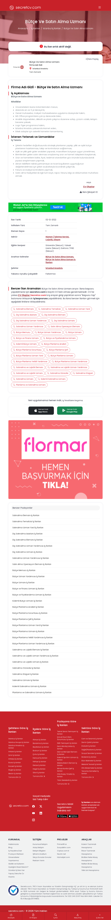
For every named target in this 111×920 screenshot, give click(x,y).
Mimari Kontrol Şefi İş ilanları (65, 769)
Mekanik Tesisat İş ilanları (91, 764)
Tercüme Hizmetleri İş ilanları (90, 772)
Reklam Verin (38, 860)
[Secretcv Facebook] (33, 806)
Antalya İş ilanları (15, 759)
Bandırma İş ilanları (40, 743)
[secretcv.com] (25, 7)
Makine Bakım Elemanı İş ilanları (67, 764)
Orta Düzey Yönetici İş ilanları (65, 775)
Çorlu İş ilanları (39, 754)
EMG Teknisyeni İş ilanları (67, 743)
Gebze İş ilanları (39, 765)
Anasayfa (23, 28)
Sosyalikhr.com (64, 847)
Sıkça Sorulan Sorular (42, 857)
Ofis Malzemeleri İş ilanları (91, 768)
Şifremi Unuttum (40, 854)
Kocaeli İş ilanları (15, 766)
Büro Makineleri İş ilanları (91, 760)
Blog (10, 847)
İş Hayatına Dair (15, 850)
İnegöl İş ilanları (39, 769)
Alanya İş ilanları (39, 739)
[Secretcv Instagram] (33, 820)
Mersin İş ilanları (14, 773)
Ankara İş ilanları (15, 751)
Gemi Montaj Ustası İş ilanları (66, 747)
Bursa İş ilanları (14, 762)
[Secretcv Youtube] (33, 813)
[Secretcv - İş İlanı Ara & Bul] (62, 816)
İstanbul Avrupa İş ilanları (18, 742)
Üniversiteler (13, 857)
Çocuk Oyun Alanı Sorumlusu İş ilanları (65, 738)
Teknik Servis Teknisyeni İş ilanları (67, 732)
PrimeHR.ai (62, 844)
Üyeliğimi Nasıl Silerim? (18, 867)
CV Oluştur (24, 295)
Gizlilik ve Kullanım (16, 863)
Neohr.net (61, 854)
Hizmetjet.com (63, 857)
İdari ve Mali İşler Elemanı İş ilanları (67, 753)
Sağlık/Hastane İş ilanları (91, 749)
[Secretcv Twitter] (40, 806)
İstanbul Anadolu (54, 268)
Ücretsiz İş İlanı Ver (16, 870)
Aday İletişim (38, 847)
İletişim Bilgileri (39, 850)
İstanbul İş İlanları (52, 28)
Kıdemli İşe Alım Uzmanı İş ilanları (67, 758)
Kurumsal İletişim (40, 844)
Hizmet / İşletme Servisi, (57, 236)
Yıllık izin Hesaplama (90, 870)
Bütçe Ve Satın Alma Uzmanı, (60, 256)
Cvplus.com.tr (63, 850)
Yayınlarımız (13, 860)
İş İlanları (35, 28)
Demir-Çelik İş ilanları (90, 742)
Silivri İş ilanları (39, 772)
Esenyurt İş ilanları (40, 758)
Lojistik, (50, 239)
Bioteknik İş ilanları (88, 757)
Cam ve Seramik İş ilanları (91, 738)
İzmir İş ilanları (14, 755)
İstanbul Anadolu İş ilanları (16, 746)
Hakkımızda (13, 844)
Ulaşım (57, 239)
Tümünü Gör (13, 777)
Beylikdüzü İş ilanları (41, 747)
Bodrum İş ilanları (40, 750)
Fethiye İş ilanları (39, 761)
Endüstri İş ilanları (88, 746)
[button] (88, 186)
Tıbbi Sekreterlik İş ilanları (67, 780)
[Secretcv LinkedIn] (40, 813)
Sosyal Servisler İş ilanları (91, 753)
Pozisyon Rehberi (16, 854)
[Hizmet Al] (55, 207)
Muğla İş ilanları (14, 770)
